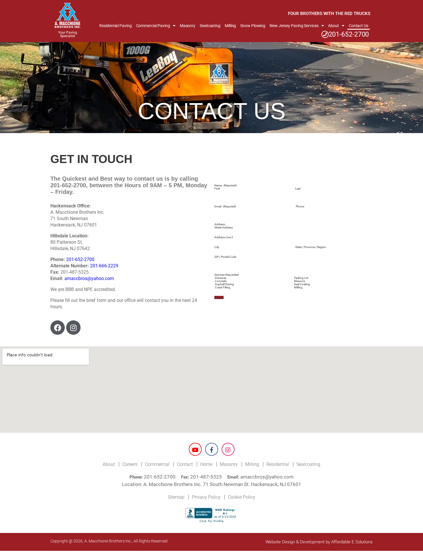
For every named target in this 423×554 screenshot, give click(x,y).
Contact (185, 464)
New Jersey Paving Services (294, 25)
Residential (277, 464)
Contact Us (358, 25)
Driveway (220, 277)
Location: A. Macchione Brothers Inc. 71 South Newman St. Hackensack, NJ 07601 (211, 484)
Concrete (220, 281)
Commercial (157, 464)
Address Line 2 (223, 237)
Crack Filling (222, 287)
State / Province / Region (310, 247)
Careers (130, 464)
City (216, 247)
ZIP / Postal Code (225, 256)
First (217, 188)
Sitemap (176, 497)
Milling (230, 25)
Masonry (187, 25)
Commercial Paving (153, 25)
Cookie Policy (241, 497)
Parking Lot (301, 277)
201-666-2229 (104, 266)
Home (206, 464)
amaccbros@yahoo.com (89, 278)
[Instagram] (73, 327)
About (333, 25)
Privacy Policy (206, 497)
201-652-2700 (349, 34)
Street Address (223, 227)
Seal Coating (302, 284)
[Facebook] (57, 327)
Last (297, 188)
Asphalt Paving (224, 284)
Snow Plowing (252, 25)
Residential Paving (115, 25)
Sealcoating (210, 25)
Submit (219, 297)
